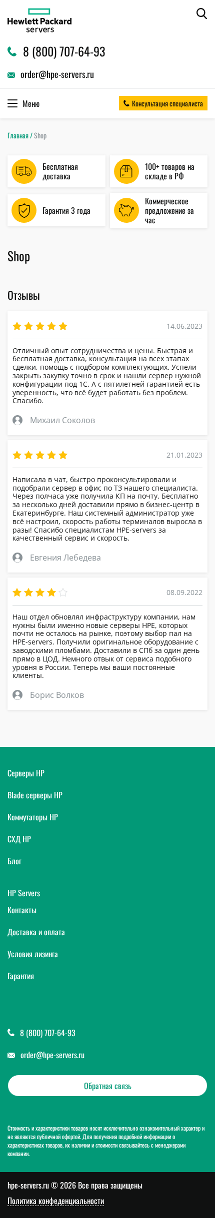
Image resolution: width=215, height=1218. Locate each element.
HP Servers (24, 893)
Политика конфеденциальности (56, 1201)
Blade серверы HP (35, 795)
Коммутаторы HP (33, 817)
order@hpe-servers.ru (52, 1055)
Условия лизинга (33, 954)
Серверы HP (26, 773)
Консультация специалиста (167, 103)
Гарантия (21, 976)
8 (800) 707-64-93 (48, 1033)
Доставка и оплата (36, 932)
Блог (15, 861)
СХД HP (19, 839)
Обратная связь (108, 1086)
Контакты (22, 910)
